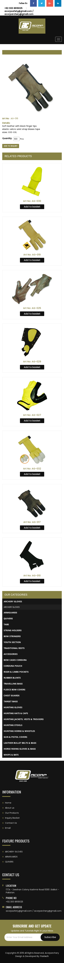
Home (8, 802)
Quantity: (7, 138)
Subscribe (50, 937)
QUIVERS (9, 861)
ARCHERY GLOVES (12, 607)
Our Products (12, 812)
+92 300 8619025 (13, 8)
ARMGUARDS (11, 856)
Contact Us (11, 822)
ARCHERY (14, 851)
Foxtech (44, 956)
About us (9, 807)
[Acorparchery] (32, 26)
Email (8, 827)
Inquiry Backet (12, 817)
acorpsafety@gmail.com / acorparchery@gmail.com (18, 13)
